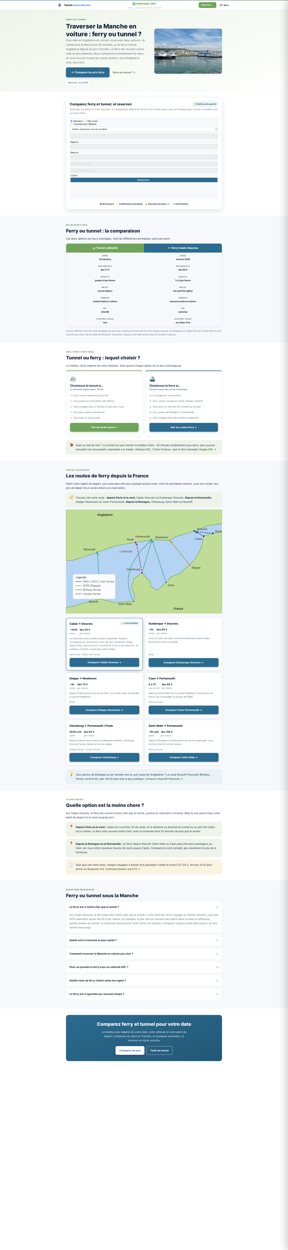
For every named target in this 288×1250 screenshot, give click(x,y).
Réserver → (207, 5)
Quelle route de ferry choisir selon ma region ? (97, 980)
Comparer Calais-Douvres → (104, 662)
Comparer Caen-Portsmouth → (183, 709)
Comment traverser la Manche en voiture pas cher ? (101, 953)
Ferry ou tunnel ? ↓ (124, 72)
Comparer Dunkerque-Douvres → (184, 662)
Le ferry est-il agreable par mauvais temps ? (96, 993)
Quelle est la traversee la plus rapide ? (93, 940)
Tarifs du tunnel (159, 1050)
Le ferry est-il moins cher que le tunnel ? (94, 906)
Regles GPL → (207, 449)
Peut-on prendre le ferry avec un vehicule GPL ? (98, 967)
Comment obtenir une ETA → (122, 869)
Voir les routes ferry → (183, 427)
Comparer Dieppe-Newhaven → (104, 709)
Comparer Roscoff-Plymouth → (164, 778)
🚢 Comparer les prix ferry (87, 72)
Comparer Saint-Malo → (184, 757)
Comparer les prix (130, 1050)
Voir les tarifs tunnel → (104, 427)
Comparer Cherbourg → (104, 757)
